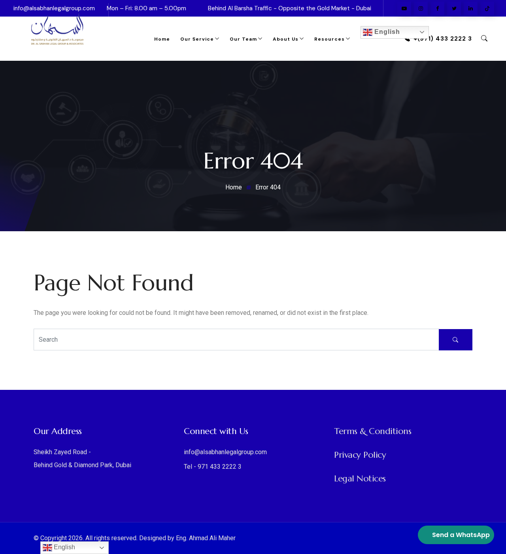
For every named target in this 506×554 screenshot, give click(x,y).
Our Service (197, 39)
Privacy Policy (360, 454)
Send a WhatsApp (461, 534)
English (386, 31)
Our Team (243, 39)
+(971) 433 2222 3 (442, 39)
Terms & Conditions (372, 431)
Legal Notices (360, 478)
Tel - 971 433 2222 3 (213, 466)
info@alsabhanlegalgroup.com (225, 452)
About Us (285, 39)
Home (162, 39)
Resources (329, 39)
